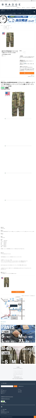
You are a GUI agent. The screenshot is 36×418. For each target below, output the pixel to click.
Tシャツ (9, 13)
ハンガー (14, 14)
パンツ (2, 13)
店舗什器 (11, 14)
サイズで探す (5, 26)
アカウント (33, 0)
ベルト (30, 13)
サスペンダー (3, 14)
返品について (32, 75)
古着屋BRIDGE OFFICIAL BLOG (5, 398)
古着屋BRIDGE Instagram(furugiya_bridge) (7, 396)
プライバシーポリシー (4, 413)
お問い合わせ (3, 10)
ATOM (3, 410)
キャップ (7, 14)
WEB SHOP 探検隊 (3, 402)
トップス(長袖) (19, 13)
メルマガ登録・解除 (3, 409)
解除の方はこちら (21, 386)
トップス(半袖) (13, 13)
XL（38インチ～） (9, 25)
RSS (1, 410)
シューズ (5, 13)
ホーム (1, 25)
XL (8, 26)
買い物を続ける (32, 295)
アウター (23, 13)
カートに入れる (27, 73)
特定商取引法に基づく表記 (31, 76)
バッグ (27, 13)
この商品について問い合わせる (25, 295)
